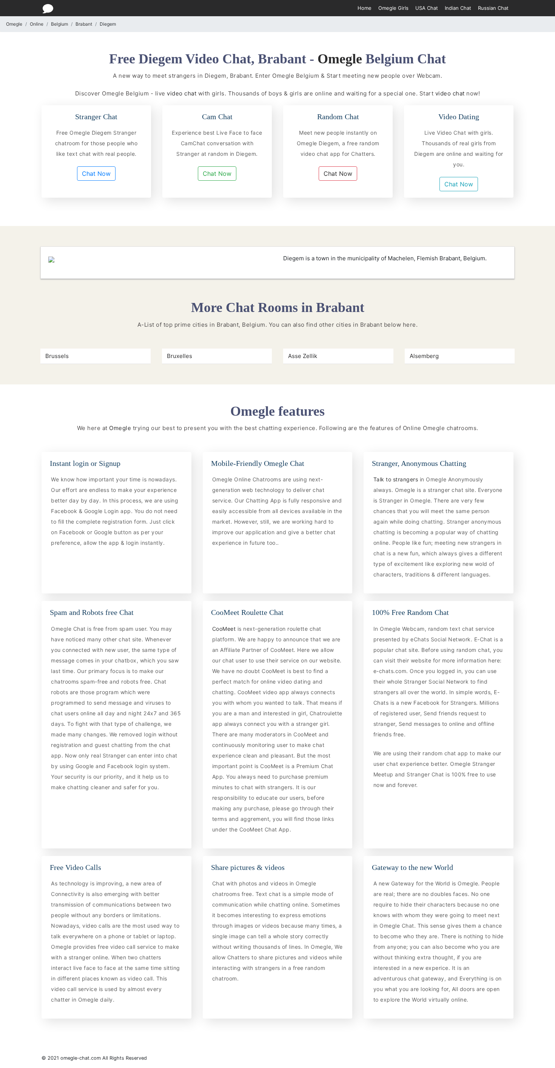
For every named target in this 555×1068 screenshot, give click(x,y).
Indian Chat (458, 8)
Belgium (59, 24)
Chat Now (96, 173)
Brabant (84, 24)
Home (365, 8)
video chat (181, 93)
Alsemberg (424, 356)
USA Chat (426, 8)
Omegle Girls (393, 8)
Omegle (14, 24)
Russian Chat (493, 8)
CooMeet (224, 628)
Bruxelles (179, 356)
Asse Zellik (302, 356)
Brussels (57, 356)
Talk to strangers (396, 479)
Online (36, 24)
